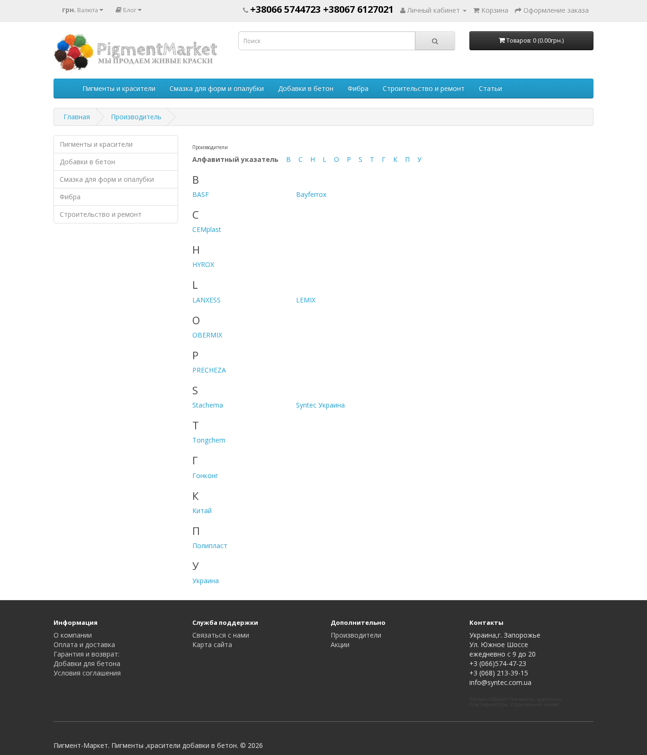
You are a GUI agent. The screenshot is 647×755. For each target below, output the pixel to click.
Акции (340, 644)
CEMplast (206, 229)
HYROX (203, 264)
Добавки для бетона (87, 663)
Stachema (207, 404)
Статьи (490, 88)
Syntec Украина (320, 404)
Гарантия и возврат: (86, 653)
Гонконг (205, 475)
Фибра (358, 88)
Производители (356, 635)
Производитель (136, 116)
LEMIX (305, 299)
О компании (73, 635)
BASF (200, 194)
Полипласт (209, 545)
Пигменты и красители (118, 88)
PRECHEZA (209, 369)
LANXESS (206, 299)
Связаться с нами (220, 635)
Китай (202, 510)
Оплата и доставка (84, 644)
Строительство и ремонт (424, 88)
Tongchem (208, 439)
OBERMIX (207, 334)
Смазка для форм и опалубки (217, 88)
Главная (76, 116)
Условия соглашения (87, 672)
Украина (205, 580)
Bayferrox (311, 194)
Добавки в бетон (305, 88)
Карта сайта (212, 644)
